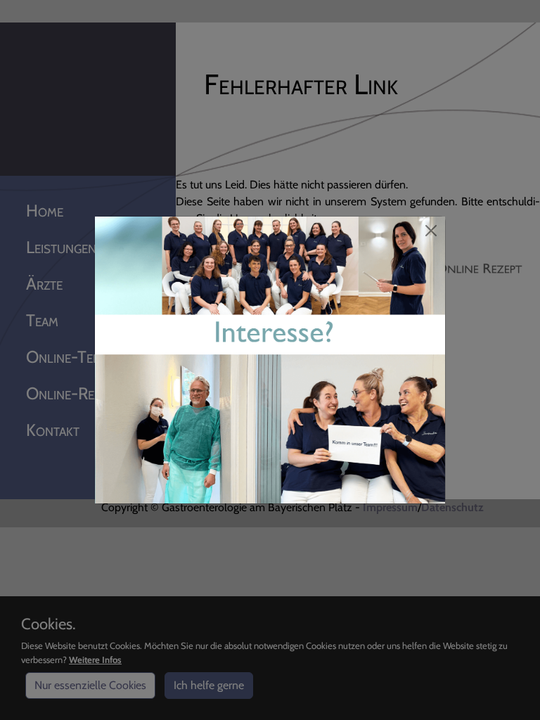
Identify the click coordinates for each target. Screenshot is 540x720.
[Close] (431, 230)
